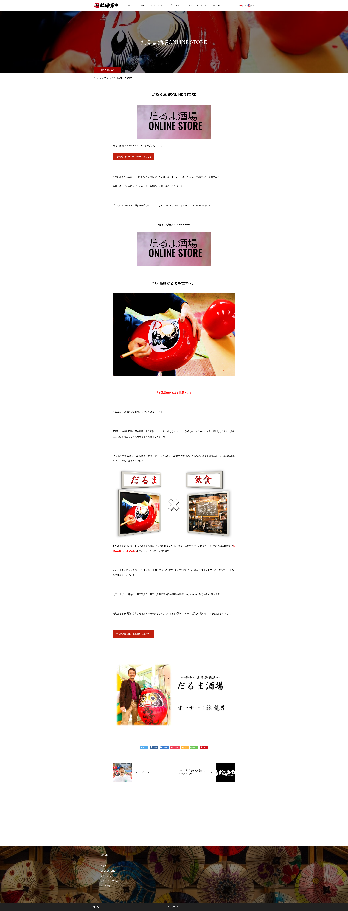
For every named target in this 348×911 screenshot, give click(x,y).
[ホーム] (94, 78)
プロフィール (175, 5)
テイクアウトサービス (196, 5)
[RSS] (98, 907)
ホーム (129, 5)
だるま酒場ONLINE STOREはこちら (134, 156)
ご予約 (141, 5)
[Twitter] (94, 907)
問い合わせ (217, 5)
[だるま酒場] (106, 5)
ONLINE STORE (157, 5)
